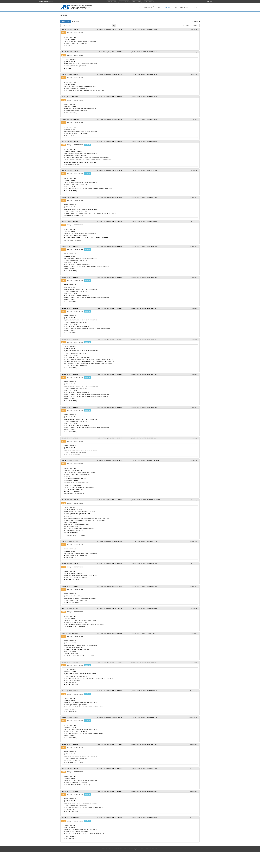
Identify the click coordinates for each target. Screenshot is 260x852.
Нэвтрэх (50, 1)
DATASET (195, 7)
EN (211, 1)
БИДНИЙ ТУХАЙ (149, 7)
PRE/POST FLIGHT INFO (181, 7)
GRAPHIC (87, 145)
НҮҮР (139, 7)
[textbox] (86, 25)
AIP (159, 7)
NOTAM (167, 7)
